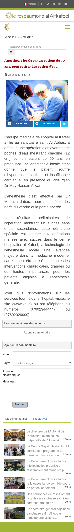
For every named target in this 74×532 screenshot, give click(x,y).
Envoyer (19, 404)
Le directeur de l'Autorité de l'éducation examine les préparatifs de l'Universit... (45, 435)
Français (31, 4)
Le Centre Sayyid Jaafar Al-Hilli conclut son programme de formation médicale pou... (48, 450)
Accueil (10, 37)
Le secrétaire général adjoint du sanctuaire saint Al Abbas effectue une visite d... (48, 513)
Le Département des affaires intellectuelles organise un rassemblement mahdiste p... (46, 465)
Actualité (26, 37)
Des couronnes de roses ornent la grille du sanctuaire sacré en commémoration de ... (48, 498)
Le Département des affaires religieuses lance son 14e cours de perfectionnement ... (48, 483)
